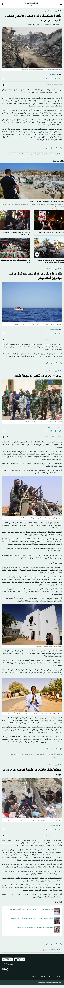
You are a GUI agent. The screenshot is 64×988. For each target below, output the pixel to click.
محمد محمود (53, 74)
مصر (27, 154)
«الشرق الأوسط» (54, 329)
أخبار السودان (51, 754)
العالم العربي (58, 11)
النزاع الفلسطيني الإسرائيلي (39, 154)
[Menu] (61, 4)
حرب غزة (52, 154)
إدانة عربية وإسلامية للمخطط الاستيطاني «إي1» (47, 201)
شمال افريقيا (47, 11)
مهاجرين (42, 950)
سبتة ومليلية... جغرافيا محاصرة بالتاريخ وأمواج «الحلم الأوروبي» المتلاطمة (31, 909)
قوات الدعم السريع (27, 754)
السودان (52, 757)
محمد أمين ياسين (53, 427)
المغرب (35, 950)
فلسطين (20, 154)
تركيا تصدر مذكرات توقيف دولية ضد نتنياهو (51, 232)
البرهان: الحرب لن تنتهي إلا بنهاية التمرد (38, 376)
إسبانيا (28, 950)
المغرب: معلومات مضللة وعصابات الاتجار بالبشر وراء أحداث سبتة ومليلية (32, 918)
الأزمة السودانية (40, 754)
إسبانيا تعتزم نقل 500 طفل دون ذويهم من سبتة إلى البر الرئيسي (34, 927)
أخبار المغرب (51, 950)
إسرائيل (12, 154)
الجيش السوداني (14, 754)
